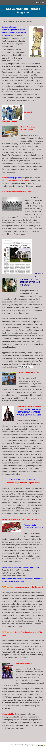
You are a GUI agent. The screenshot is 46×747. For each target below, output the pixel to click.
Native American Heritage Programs (23, 10)
